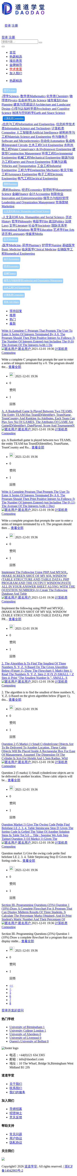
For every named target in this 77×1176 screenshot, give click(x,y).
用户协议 (15, 1138)
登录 (8, 25)
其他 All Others (11, 302)
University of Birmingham (27, 1027)
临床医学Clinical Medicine (39, 249)
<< (11, 985)
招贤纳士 (15, 1113)
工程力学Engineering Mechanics (39, 170)
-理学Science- (11, 96)
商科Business (10, 183)
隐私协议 (15, 1142)
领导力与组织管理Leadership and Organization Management (33, 280)
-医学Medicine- (12, 245)
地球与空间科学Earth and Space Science (38, 112)
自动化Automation (52, 141)
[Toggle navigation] (3, 46)
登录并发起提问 (13, 1010)
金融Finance (20, 194)
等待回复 (15, 311)
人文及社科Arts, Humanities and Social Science (27, 211)
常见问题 (15, 1134)
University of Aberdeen (25, 1034)
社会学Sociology (39, 225)
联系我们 (15, 1088)
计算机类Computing (14, 118)
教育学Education (41, 229)
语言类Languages (13, 234)
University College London (27, 1030)
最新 (12, 323)
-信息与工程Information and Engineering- (28, 124)
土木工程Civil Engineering (45, 145)
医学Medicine (10, 239)
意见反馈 (15, 1117)
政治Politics (56, 221)
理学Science (10, 90)
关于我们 (15, 1084)
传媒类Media (34, 234)
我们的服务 (17, 1092)
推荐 (12, 315)
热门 (12, 319)
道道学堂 (30, 1166)
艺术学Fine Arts (63, 229)
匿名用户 (24, 348)
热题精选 (15, 56)
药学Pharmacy (31, 245)
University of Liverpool (25, 1037)
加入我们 (15, 73)
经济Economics (32, 189)
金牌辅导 (15, 65)
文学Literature (18, 225)
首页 (12, 52)
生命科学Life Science (32, 100)
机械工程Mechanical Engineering (39, 157)
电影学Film (40, 221)
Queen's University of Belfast (29, 1041)
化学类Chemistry (57, 96)
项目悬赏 (15, 60)
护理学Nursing (51, 245)
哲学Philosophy (22, 221)
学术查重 (15, 69)
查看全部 (14, 367)
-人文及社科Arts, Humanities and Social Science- (33, 217)
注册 (15, 25)
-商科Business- (11, 189)
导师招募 (15, 1109)
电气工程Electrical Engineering (38, 178)
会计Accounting (39, 194)
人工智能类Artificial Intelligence (37, 132)
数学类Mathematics (33, 96)
